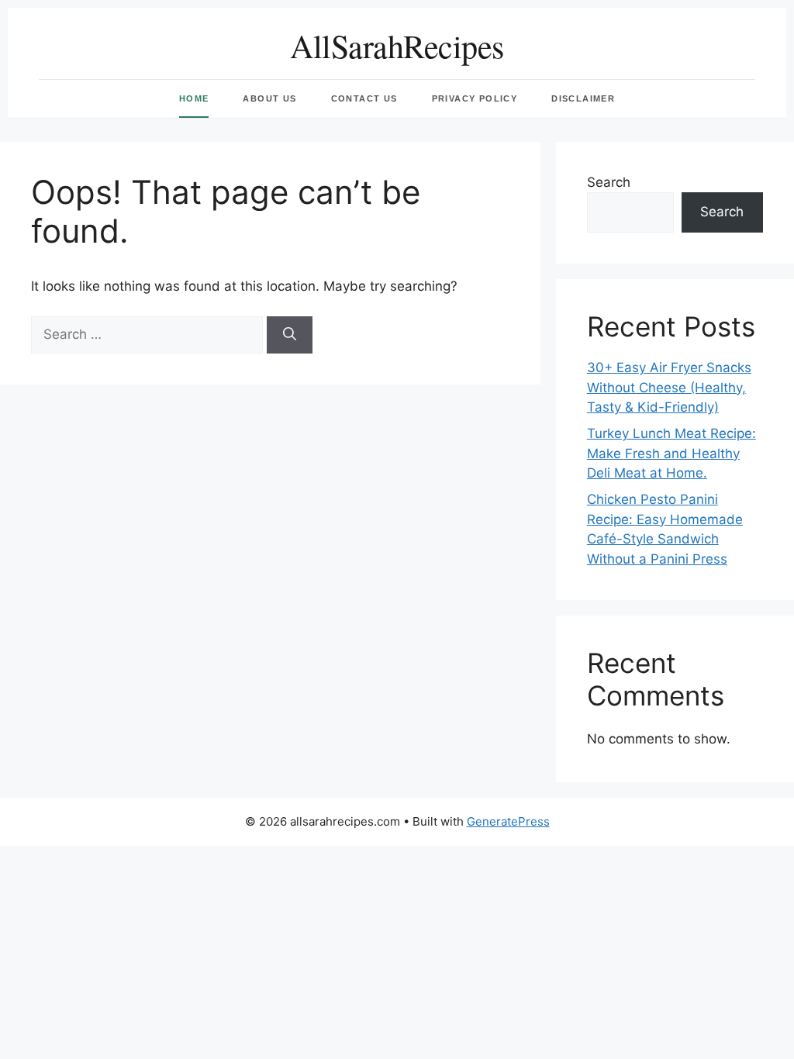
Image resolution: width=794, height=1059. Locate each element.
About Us (269, 98)
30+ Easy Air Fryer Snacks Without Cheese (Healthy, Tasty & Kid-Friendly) (669, 387)
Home (194, 98)
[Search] (289, 335)
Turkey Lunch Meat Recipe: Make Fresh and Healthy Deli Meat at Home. (671, 453)
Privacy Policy (475, 98)
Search (608, 182)
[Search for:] (149, 334)
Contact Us (364, 98)
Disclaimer (583, 98)
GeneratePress (508, 821)
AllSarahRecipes (397, 45)
